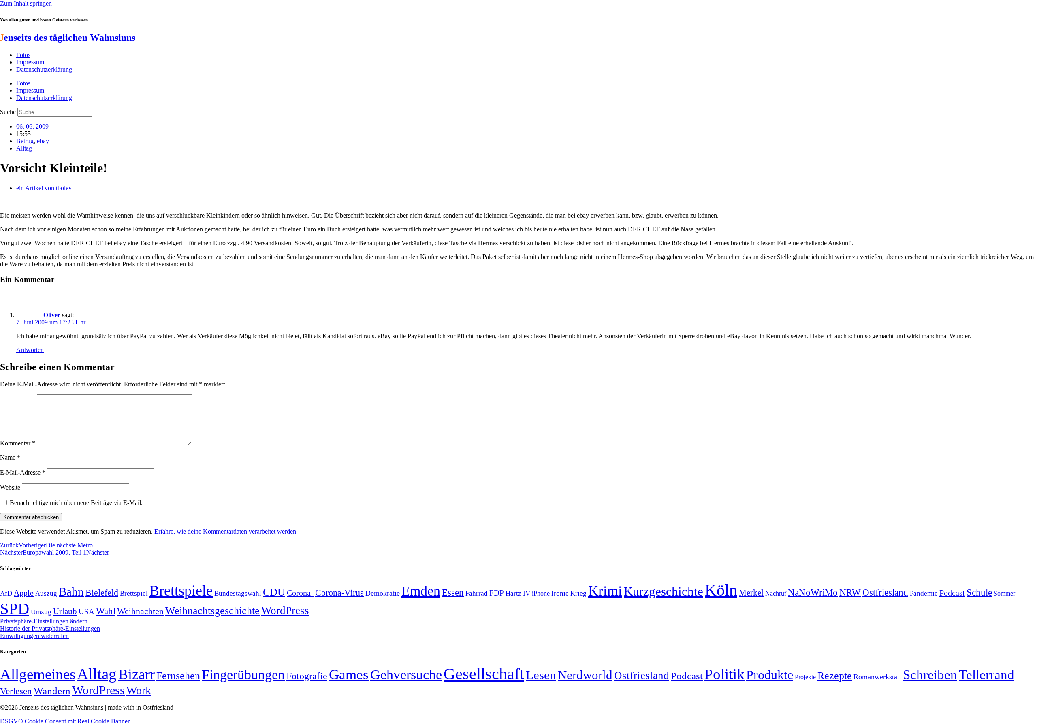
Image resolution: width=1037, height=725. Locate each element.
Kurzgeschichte (663, 591)
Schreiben (930, 675)
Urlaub (65, 611)
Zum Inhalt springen (26, 3)
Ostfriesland (885, 592)
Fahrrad (476, 593)
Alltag (24, 148)
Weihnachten (140, 611)
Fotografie (306, 676)
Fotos (23, 54)
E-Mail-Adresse (22, 472)
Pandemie (924, 593)
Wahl (105, 611)
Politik (724, 674)
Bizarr (136, 674)
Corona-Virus (339, 592)
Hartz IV (518, 593)
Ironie (560, 593)
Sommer (1004, 593)
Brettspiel (134, 593)
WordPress (285, 610)
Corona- (300, 592)
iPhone (541, 593)
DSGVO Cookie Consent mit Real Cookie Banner (65, 721)
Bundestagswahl (237, 593)
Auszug (46, 593)
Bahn (71, 591)
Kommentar (17, 443)
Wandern (52, 690)
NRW (850, 592)
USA (86, 611)
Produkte (769, 675)
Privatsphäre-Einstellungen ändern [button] (43, 621)
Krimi (605, 591)
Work (138, 690)
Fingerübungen (243, 674)
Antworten (30, 349)
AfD (6, 593)
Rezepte (834, 676)
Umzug (41, 612)
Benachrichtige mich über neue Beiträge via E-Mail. (76, 502)
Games (349, 675)
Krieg (578, 593)
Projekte (805, 677)
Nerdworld (585, 675)
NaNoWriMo (813, 592)
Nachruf (775, 593)
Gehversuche (406, 674)
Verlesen (16, 691)
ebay (43, 141)
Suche (8, 111)
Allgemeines (37, 674)
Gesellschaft (484, 674)
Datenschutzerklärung (44, 69)
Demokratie (382, 593)
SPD (14, 608)
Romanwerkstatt (877, 677)
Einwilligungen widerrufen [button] (34, 635)
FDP (496, 593)
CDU (274, 592)
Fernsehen (178, 676)
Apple (24, 592)
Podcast (952, 592)
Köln (721, 590)
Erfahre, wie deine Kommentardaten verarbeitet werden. (226, 531)
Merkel (751, 592)
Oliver (51, 315)
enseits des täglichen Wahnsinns (67, 37)
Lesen (541, 675)
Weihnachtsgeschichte (212, 611)
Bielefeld (101, 592)
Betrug (25, 141)
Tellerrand (986, 675)
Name (10, 457)
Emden (420, 590)
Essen (453, 592)
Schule (979, 592)
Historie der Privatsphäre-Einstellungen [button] (50, 628)
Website (10, 487)
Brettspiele (181, 591)
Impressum (30, 62)
